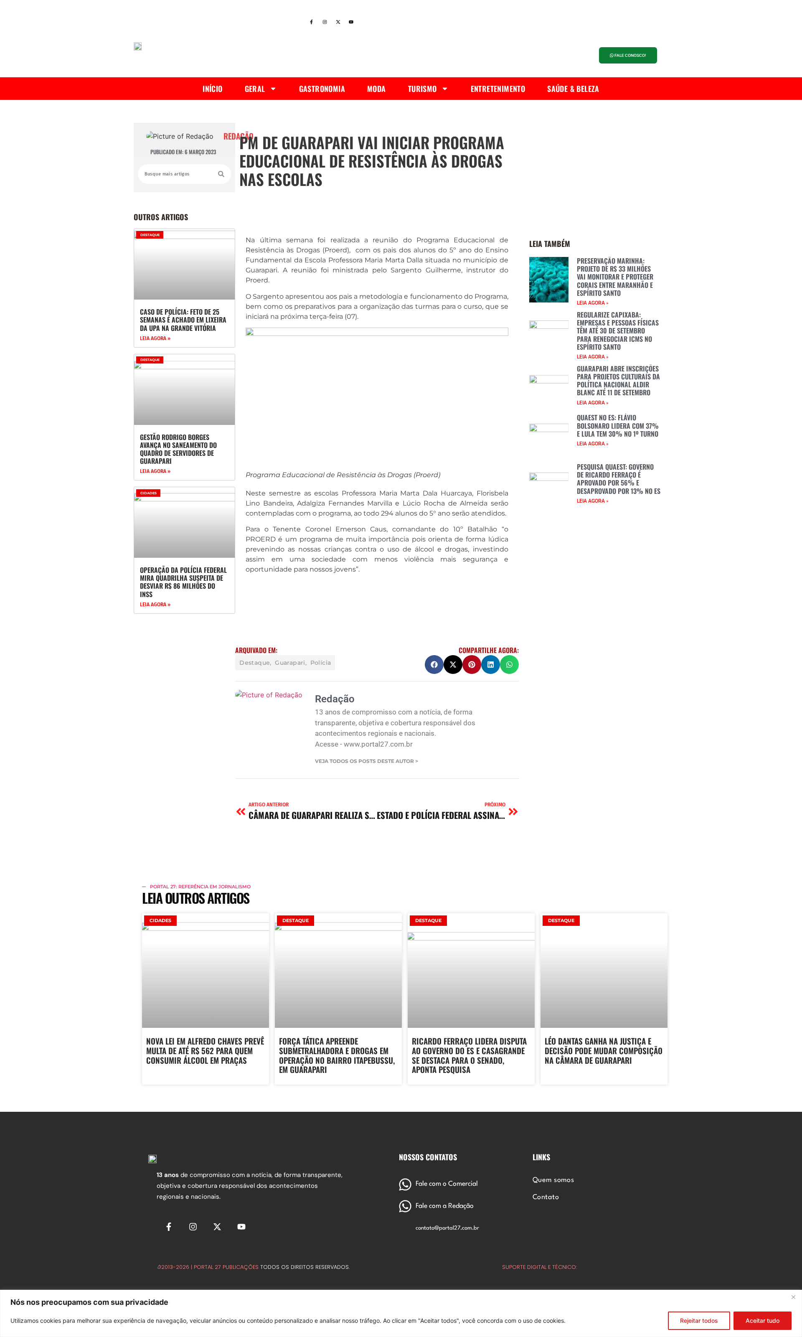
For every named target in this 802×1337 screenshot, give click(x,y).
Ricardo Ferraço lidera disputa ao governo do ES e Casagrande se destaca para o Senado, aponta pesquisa (469, 1055)
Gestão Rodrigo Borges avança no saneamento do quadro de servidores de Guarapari (178, 449)
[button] (434, 664)
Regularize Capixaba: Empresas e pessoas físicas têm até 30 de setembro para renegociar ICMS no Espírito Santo (618, 331)
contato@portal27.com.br (447, 1228)
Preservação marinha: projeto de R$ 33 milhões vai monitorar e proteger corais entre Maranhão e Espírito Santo (615, 277)
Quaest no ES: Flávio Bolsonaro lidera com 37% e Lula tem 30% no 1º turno (618, 425)
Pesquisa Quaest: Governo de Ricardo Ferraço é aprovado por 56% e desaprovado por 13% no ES (618, 479)
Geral (255, 88)
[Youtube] (351, 22)
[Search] (221, 174)
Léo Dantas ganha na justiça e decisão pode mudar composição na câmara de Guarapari (603, 1050)
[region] (401, 1313)
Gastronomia (322, 88)
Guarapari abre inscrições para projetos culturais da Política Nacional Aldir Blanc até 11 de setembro (618, 380)
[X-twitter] (338, 22)
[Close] (793, 1297)
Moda (376, 88)
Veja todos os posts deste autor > (366, 761)
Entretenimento (498, 88)
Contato (546, 1197)
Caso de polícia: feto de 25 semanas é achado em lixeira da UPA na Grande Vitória (183, 320)
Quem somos (553, 1180)
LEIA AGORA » (155, 338)
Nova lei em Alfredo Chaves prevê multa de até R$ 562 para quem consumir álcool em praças (205, 1050)
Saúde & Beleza (573, 88)
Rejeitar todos (699, 1320)
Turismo (422, 88)
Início (212, 88)
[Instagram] (324, 22)
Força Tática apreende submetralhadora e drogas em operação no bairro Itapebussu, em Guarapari (337, 1055)
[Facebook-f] (311, 22)
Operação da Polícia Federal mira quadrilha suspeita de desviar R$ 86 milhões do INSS (183, 582)
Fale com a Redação (445, 1206)
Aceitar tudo (762, 1320)
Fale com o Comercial (447, 1184)
